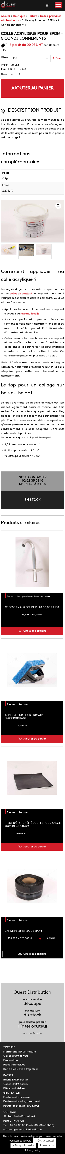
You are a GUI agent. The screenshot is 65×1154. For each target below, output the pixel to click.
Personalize (47, 1145)
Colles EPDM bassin (15, 1084)
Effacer (57, 58)
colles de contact (20, 293)
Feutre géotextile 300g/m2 (21, 1106)
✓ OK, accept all (44, 1140)
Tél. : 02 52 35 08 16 (15, 1125)
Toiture (32, 16)
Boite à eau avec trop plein (20, 1069)
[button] (58, 5)
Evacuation (10, 1060)
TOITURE (9, 1047)
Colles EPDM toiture (15, 1056)
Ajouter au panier (33, 88)
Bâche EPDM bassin (15, 1079)
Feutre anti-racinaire (16, 1097)
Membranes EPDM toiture (19, 1051)
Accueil (5, 16)
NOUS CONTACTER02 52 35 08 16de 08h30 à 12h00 (32, 481)
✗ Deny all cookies (23, 1145)
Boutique (19, 16)
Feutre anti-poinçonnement (21, 1101)
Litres (4, 57)
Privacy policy (32, 1150)
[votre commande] (46, 6)
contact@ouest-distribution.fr (22, 1129)
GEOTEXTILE (11, 1093)
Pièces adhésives (17, 704)
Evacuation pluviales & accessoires (29, 596)
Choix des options (34, 631)
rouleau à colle (30, 313)
